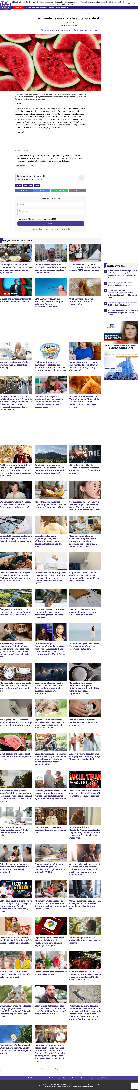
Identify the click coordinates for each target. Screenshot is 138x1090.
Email (79, 190)
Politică (27, 2)
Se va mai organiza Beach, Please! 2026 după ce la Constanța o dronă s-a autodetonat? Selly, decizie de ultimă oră (85, 975)
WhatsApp (61, 190)
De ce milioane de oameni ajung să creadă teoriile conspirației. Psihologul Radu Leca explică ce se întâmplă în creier (15, 576)
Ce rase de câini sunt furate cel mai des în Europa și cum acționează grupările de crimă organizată (49, 613)
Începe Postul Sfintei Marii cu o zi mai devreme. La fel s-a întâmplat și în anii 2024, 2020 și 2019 (16, 612)
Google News (39, 179)
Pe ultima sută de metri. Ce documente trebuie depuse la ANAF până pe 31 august (82, 612)
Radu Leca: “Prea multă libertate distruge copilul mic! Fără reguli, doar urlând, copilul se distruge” (84, 793)
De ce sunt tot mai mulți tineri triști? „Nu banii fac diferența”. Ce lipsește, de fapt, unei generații (16, 940)
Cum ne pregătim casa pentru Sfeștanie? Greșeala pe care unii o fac (50, 830)
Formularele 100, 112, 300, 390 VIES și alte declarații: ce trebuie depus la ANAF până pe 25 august (85, 267)
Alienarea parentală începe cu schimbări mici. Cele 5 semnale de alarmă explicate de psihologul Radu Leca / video (51, 904)
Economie (59, 2)
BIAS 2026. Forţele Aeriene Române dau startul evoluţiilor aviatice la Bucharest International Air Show (49, 302)
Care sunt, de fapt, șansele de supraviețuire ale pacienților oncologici (14, 365)
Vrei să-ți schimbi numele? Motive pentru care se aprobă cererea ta (83, 722)
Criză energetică (46, 2)
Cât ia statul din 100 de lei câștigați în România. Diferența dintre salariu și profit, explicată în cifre (84, 469)
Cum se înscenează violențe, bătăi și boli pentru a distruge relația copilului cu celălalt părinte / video (85, 904)
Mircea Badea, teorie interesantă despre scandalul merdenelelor (47, 8)
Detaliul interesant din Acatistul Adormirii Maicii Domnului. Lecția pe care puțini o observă (15, 504)
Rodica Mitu (71, 22)
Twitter (43, 190)
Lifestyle (56, 14)
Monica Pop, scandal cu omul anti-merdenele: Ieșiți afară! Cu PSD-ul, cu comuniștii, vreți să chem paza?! (83, 366)
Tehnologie (61, 4)
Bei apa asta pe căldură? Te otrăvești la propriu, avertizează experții (84, 940)
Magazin (63, 14)
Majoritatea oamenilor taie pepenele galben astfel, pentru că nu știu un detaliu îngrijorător (50, 504)
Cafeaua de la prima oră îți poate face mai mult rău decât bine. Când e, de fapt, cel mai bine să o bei (15, 687)
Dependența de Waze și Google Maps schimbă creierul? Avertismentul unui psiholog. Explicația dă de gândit (49, 941)
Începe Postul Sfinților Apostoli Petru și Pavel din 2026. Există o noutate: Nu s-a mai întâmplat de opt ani (15, 1049)
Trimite (51, 224)
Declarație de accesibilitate (98, 1078)
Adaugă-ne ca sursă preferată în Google (57, 30)
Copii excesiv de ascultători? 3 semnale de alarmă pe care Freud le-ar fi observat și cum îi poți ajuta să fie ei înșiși (50, 723)
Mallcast (71, 4)
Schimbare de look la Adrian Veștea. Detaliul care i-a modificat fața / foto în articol (16, 974)
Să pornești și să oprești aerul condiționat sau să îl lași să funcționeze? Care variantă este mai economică (84, 576)
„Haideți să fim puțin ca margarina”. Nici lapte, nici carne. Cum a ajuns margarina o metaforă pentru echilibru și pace (50, 366)
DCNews (5, 5)
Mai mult (81, 4)
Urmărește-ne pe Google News (87, 30)
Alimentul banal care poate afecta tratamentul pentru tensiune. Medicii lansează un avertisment (16, 538)
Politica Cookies (54, 1078)
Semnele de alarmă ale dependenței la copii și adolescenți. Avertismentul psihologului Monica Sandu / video (48, 541)
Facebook (26, 190)
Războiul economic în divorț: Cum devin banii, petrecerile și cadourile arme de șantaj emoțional (14, 868)
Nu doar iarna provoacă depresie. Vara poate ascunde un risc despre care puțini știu (85, 646)
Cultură (121, 2)
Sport (52, 4)
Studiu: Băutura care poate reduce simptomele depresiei (51, 973)
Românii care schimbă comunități (94, 2)
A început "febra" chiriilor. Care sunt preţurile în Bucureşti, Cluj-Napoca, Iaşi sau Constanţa (84, 756)
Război (35, 2)
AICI (32, 165)
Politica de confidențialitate (37, 1078)
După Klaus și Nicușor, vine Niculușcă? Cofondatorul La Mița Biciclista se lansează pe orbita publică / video (50, 268)
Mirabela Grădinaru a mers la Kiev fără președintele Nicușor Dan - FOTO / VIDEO (123, 312)
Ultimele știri (17, 2)
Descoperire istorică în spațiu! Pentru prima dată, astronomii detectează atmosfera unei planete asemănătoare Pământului (49, 688)
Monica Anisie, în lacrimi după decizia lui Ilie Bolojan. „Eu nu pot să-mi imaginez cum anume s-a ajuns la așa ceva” (122, 274)
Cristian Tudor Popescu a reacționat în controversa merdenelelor (81, 301)
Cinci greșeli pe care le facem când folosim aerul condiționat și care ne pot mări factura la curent (16, 722)
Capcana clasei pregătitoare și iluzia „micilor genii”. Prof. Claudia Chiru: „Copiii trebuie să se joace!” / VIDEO (50, 868)
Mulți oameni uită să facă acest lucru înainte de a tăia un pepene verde (15, 756)
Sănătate (112, 2)
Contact (83, 1078)
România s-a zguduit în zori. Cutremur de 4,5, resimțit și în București (122, 304)
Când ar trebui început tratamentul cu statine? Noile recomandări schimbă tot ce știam (14, 831)
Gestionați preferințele (70, 1078)
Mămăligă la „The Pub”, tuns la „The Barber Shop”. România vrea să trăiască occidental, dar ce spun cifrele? (16, 268)
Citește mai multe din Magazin (51, 1069)
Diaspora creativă (71, 2)
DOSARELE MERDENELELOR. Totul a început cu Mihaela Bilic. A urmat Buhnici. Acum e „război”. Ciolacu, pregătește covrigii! (84, 401)
